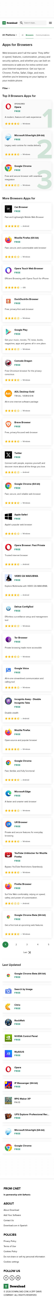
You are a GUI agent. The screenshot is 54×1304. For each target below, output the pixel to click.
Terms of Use (10, 1246)
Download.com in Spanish (15, 1225)
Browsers (29, 35)
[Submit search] (21, 22)
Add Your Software (12, 1215)
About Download (11, 1210)
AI (22, 35)
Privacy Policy (10, 1241)
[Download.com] (9, 23)
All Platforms (8, 35)
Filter (5, 88)
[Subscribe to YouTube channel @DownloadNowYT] (18, 1277)
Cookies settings (11, 1262)
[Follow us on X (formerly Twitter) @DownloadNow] (12, 1277)
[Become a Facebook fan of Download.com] (6, 1277)
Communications (43, 35)
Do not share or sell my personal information (24, 1256)
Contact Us (9, 1220)
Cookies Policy (10, 1251)
